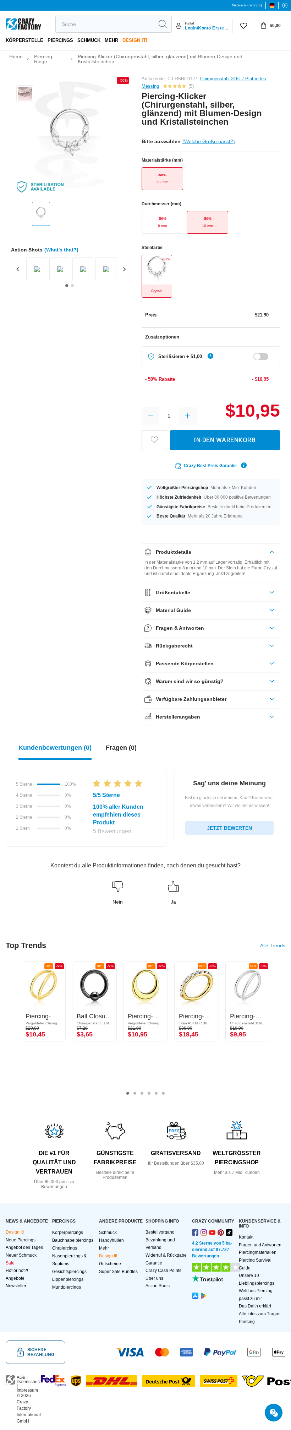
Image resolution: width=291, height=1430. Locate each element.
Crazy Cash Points (163, 1270)
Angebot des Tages (24, 1247)
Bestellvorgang (160, 1232)
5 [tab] (156, 1093)
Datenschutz (29, 1381)
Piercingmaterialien (257, 1252)
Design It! (134, 40)
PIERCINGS (60, 40)
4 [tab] (149, 1093)
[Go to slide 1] (66, 285)
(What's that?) (61, 250)
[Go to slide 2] (72, 285)
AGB (21, 1377)
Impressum (27, 1390)
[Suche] (162, 24)
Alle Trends (272, 945)
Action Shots (158, 1285)
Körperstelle (24, 40)
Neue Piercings (20, 1239)
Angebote (15, 1278)
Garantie (154, 1263)
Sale (10, 1263)
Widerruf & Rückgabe (166, 1255)
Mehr (111, 40)
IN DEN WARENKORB (225, 440)
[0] (243, 25)
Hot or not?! (17, 1270)
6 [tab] (163, 1093)
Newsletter (16, 1285)
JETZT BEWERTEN (229, 828)
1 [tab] (127, 1093)
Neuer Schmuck (21, 1255)
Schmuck (88, 40)
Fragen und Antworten (260, 1244)
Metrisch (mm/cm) (247, 5)
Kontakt (246, 1237)
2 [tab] (134, 1093)
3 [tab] (142, 1093)
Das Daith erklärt (255, 1306)
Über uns (154, 1278)
